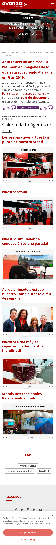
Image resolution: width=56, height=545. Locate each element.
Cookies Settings (28, 539)
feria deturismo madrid (19, 471)
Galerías (28, 18)
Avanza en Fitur (28, 465)
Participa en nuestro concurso (24, 93)
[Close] (52, 515)
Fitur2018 (44, 471)
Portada (6, 52)
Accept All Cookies (28, 532)
